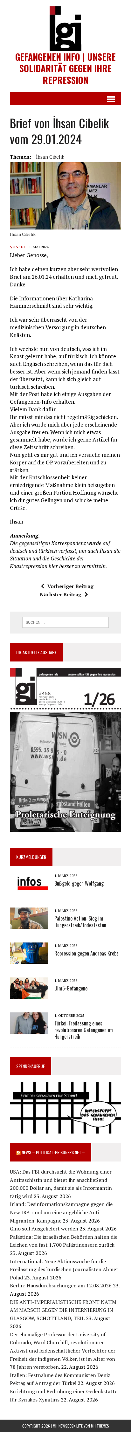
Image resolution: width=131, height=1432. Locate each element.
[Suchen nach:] (65, 621)
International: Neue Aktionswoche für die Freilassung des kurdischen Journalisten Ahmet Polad (64, 1269)
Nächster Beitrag (60, 594)
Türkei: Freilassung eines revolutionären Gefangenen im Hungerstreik (83, 1029)
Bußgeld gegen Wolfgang (79, 883)
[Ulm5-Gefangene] (29, 994)
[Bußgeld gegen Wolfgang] (29, 889)
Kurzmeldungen (31, 856)
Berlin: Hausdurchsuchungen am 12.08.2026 (61, 1285)
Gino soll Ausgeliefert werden (44, 1228)
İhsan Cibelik (50, 157)
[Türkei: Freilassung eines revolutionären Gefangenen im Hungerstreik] (29, 1029)
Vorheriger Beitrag (70, 586)
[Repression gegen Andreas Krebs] (29, 959)
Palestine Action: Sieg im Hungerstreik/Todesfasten (80, 922)
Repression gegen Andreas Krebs (86, 953)
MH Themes (100, 1426)
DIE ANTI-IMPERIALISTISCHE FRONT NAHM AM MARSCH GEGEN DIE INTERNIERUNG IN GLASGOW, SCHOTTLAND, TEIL (63, 1310)
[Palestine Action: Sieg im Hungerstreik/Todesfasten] (29, 924)
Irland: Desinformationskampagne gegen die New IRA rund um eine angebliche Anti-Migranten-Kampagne (61, 1212)
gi (23, 246)
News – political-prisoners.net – (53, 1152)
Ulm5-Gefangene (70, 988)
